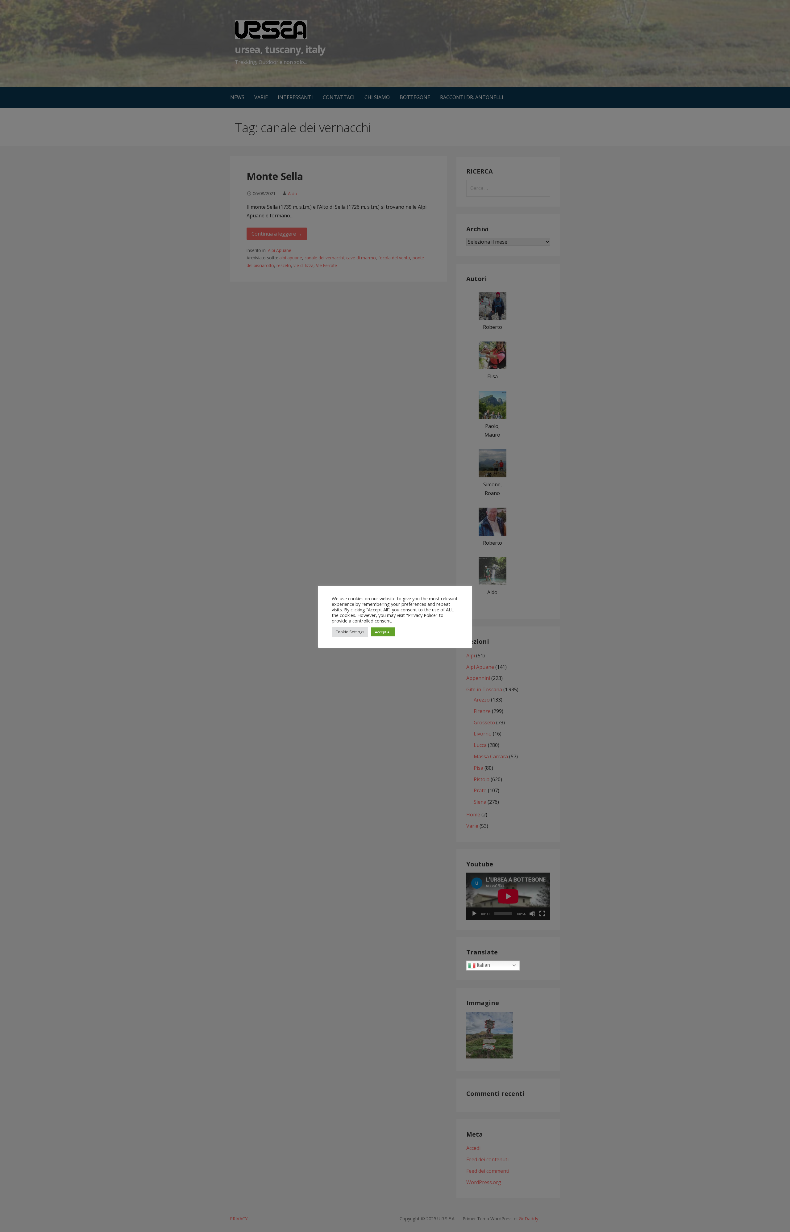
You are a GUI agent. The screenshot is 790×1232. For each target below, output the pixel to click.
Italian (483, 965)
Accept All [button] (383, 632)
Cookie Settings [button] (349, 632)
